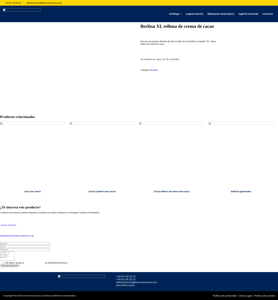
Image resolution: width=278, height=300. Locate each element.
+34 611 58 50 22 (8, 225)
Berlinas (154, 70)
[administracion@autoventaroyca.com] (3, 230)
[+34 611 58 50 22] (3, 219)
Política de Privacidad (34, 263)
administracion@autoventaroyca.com (17, 235)
